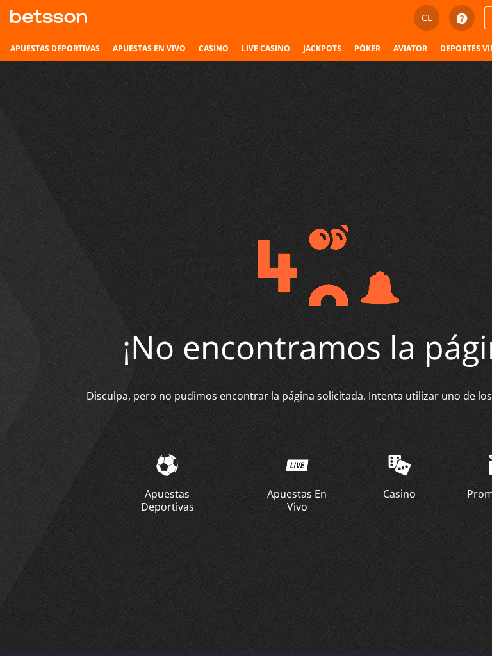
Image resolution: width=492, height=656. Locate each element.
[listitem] (55, 49)
